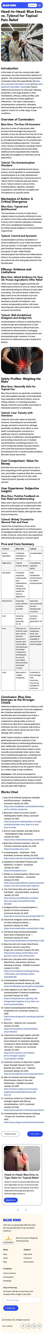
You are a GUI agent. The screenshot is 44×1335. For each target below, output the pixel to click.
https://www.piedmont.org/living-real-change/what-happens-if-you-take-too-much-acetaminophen (22, 1001)
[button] (39, 5)
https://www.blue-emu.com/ (16, 849)
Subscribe (11, 1308)
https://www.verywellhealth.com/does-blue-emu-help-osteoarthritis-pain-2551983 (21, 901)
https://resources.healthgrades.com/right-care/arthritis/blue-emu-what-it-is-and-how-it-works (23, 824)
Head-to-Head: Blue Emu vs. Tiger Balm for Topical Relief (21, 1176)
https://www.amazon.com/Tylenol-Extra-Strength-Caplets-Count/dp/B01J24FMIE (19, 1056)
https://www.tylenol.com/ (15, 870)
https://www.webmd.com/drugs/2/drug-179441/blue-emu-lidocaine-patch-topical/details (22, 974)
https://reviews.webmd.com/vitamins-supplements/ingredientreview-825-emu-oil (21, 1092)
